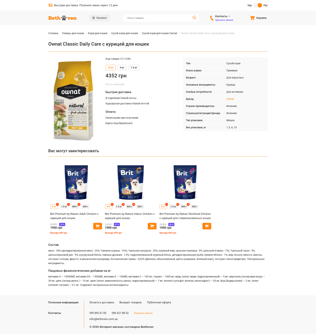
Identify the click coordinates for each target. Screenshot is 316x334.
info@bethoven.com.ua (103, 319)
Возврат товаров (130, 302)
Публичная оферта (159, 302)
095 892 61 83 (97, 313)
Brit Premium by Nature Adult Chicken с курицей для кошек (74, 216)
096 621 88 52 (120, 313)
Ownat (230, 98)
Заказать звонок (224, 20)
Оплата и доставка (101, 302)
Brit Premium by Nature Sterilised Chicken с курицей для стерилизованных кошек (185, 216)
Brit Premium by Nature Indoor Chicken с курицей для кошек (130, 216)
